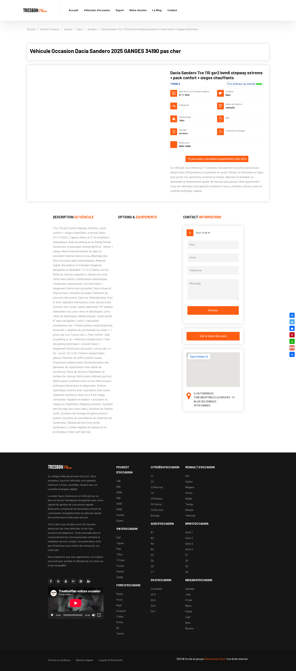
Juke (188, 594)
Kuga (119, 605)
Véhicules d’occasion (97, 10)
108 (118, 481)
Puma (119, 622)
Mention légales (84, 660)
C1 (152, 476)
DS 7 (153, 611)
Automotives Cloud (214, 659)
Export (120, 10)
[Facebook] (292, 315)
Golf (118, 537)
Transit (120, 633)
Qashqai (189, 588)
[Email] (292, 328)
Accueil (73, 10)
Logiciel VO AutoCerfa (110, 660)
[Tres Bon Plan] (35, 10)
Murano (189, 628)
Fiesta (119, 594)
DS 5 (153, 605)
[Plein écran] (99, 615)
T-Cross (120, 560)
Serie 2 (189, 538)
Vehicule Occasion (49, 29)
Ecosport (121, 611)
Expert (119, 520)
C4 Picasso (157, 498)
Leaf (187, 617)
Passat (120, 571)
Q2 (152, 555)
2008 (119, 492)
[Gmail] (292, 347)
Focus (119, 599)
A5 (152, 549)
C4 (152, 493)
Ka (117, 628)
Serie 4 (189, 549)
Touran (120, 565)
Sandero (92, 29)
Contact (172, 10)
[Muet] (93, 615)
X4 (186, 572)
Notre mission (138, 10)
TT (152, 572)
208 (118, 486)
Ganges (68, 29)
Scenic (189, 493)
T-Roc (119, 554)
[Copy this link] (292, 354)
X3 (186, 566)
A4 (152, 543)
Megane (189, 487)
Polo (118, 549)
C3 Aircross (157, 487)
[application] (75, 603)
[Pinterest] (292, 334)
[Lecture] (52, 615)
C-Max (119, 616)
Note (187, 622)
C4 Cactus (156, 504)
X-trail (188, 600)
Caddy (119, 577)
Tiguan (120, 543)
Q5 (152, 566)
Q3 (152, 560)
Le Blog (157, 10)
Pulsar (188, 611)
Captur (189, 481)
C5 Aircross (157, 510)
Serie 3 (189, 543)
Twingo (189, 504)
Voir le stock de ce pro (213, 336)
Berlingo (155, 515)
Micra (188, 605)
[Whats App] (292, 341)
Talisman (190, 515)
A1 (152, 532)
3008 (119, 503)
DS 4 (153, 600)
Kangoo (189, 510)
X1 (186, 555)
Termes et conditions (59, 660)
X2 (186, 560)
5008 (119, 509)
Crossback (156, 588)
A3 (152, 538)
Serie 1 (189, 532)
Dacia (80, 29)
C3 (152, 481)
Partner (120, 515)
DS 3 (153, 594)
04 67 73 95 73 (203, 233)
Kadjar (188, 498)
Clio (187, 476)
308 (118, 498)
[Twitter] (292, 321)
